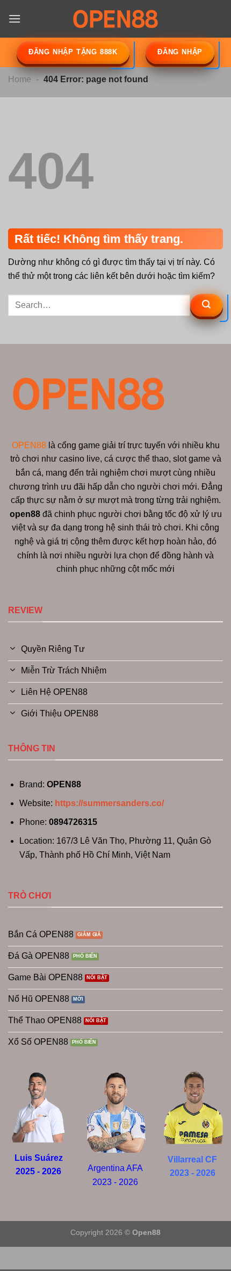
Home (19, 79)
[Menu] (14, 18)
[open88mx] (115, 19)
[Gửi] (206, 305)
